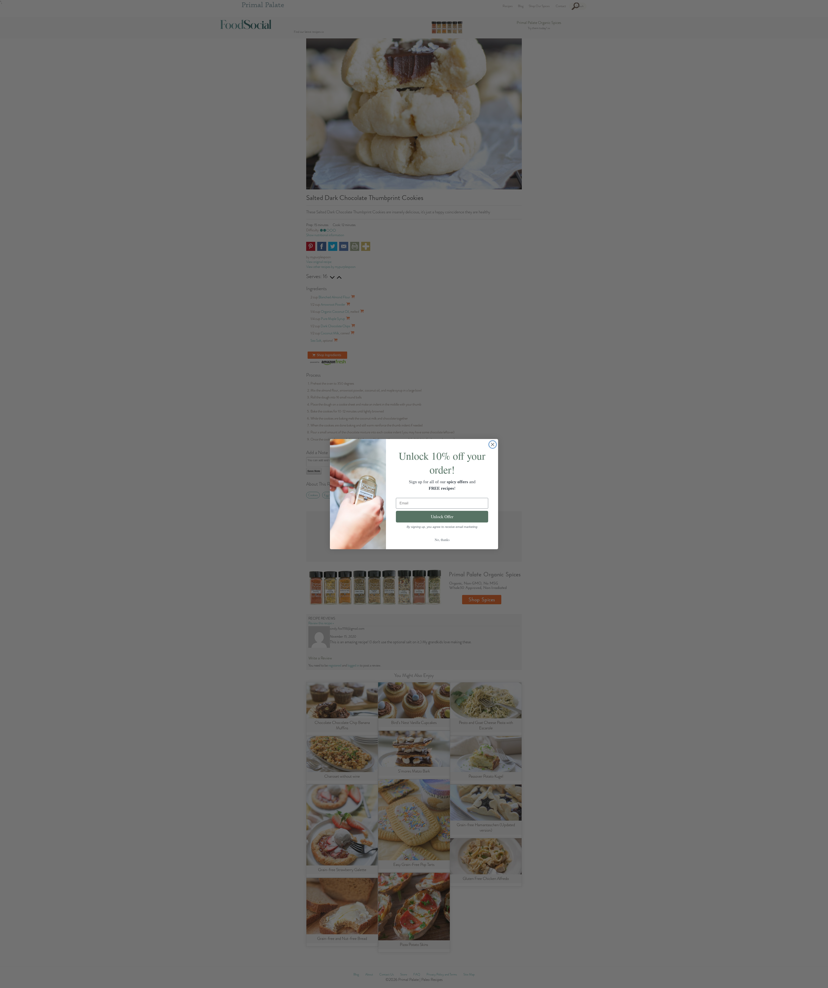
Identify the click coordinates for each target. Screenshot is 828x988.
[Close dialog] (492, 444)
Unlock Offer (442, 516)
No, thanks (442, 539)
